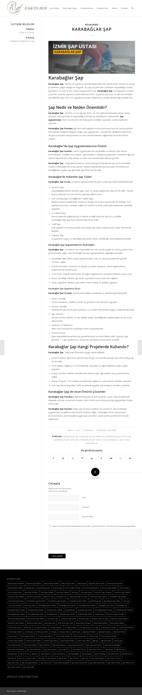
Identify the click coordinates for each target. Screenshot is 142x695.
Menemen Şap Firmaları (115, 614)
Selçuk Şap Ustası (14, 627)
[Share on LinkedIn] (92, 458)
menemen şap (52, 619)
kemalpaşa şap (51, 614)
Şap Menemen (113, 654)
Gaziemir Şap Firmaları (103, 592)
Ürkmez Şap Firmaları (109, 636)
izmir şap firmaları (15, 605)
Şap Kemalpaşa (100, 654)
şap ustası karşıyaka (62, 663)
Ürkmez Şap (93, 636)
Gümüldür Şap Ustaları (118, 596)
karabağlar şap (70, 436)
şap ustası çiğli (28, 667)
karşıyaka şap (70, 610)
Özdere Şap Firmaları (27, 636)
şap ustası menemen (79, 663)
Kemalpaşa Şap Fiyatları (124, 610)
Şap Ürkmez (74, 658)
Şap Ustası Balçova (59, 645)
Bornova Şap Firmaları (73, 588)
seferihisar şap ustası (65, 623)
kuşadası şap (99, 614)
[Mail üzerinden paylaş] (130, 458)
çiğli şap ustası (106, 641)
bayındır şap (57, 588)
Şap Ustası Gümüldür (94, 645)
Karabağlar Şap (92, 29)
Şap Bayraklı (12, 654)
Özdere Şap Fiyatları (45, 636)
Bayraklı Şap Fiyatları (115, 583)
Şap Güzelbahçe (60, 654)
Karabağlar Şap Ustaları (66, 440)
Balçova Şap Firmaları (16, 583)
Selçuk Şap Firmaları (83, 623)
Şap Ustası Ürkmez (96, 649)
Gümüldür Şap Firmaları (79, 596)
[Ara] (132, 8)
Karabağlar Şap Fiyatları (118, 436)
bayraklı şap (30, 588)
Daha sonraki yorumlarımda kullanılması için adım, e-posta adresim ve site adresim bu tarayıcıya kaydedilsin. (94, 526)
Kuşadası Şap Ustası (85, 614)
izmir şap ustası (30, 605)
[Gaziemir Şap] (2, 347)
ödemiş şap (118, 641)
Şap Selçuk (12, 658)
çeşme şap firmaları (67, 641)
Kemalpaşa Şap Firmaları (104, 610)
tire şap (95, 627)
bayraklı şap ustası (43, 588)
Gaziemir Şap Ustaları (16, 596)
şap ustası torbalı (114, 663)
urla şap (53, 632)
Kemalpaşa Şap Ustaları (16, 614)
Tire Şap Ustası (84, 627)
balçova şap (82, 583)
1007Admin (111, 430)
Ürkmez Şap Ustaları (33, 641)
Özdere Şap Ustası (79, 636)
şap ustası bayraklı (98, 658)
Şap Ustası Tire (64, 649)
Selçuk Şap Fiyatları (100, 623)
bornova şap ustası (15, 592)
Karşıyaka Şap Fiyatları (36, 610)
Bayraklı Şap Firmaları (97, 583)
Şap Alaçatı (109, 649)
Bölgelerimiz (91, 24)
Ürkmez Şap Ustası (50, 641)
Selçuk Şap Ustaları (117, 623)
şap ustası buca (13, 663)
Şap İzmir (85, 658)
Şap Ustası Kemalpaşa (16, 649)
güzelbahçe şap (95, 601)
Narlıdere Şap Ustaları (16, 623)
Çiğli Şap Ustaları (119, 632)
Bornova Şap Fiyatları (91, 588)
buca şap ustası (86, 592)
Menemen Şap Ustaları (36, 619)
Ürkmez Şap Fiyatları (15, 641)
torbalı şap (29, 632)
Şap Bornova (24, 654)
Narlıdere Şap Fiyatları (119, 619)
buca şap (75, 592)
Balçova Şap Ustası (68, 583)
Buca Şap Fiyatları (47, 592)
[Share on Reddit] (120, 458)
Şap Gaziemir (46, 654)
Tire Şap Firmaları (40, 627)
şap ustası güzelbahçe (30, 663)
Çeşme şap (76, 632)
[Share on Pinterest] (82, 458)
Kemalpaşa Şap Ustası (36, 614)
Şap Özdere (63, 658)
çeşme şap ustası (83, 641)
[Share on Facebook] (53, 458)
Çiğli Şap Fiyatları (104, 632)
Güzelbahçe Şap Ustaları (78, 601)
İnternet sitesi (87, 516)
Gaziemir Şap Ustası (34, 596)
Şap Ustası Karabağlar (112, 645)
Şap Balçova (120, 649)
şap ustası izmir (46, 663)
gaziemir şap (49, 596)
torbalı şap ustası (42, 632)
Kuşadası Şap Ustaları (67, 614)
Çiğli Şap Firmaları (89, 632)
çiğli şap (95, 641)
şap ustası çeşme (14, 667)
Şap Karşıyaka (87, 654)
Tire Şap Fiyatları (56, 627)
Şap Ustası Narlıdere (34, 649)
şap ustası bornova (114, 658)
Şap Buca (35, 654)
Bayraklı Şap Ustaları (15, 588)
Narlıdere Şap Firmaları (100, 619)
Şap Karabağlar (111, 440)
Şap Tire (22, 658)
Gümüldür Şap (61, 596)
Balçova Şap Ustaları (51, 583)
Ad (84, 497)
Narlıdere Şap (84, 619)
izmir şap (126, 601)
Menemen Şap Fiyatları (16, 619)
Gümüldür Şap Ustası (16, 601)
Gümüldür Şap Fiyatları (98, 596)
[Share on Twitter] (63, 458)
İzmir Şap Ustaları (30, 645)
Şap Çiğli (41, 658)
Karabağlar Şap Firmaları (92, 436)
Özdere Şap (12, 636)
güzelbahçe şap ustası (112, 601)
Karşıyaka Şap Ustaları (55, 610)
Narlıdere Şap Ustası (34, 623)
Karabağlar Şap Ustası (90, 440)
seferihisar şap (49, 623)
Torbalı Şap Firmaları (108, 627)
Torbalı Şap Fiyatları (126, 627)
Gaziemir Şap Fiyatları (122, 592)
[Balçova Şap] (140, 347)
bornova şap (124, 588)
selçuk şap (27, 627)
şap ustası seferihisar (97, 663)
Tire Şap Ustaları (70, 627)
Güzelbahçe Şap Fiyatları (57, 601)
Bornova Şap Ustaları (109, 588)
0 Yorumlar (88, 430)
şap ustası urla (128, 663)
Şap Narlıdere (127, 654)
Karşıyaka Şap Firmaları (16, 610)
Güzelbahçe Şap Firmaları (35, 601)
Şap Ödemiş (51, 658)
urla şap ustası (64, 632)
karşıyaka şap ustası (85, 610)
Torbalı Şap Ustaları (15, 632)
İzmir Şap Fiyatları (14, 645)
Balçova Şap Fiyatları (34, 583)
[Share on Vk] (111, 458)
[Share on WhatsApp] (72, 458)
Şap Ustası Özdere (79, 649)
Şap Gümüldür (45, 645)
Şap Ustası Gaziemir (76, 645)
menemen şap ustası (68, 619)
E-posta (85, 507)
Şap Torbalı (31, 658)
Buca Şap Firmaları (31, 592)
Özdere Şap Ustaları (63, 636)
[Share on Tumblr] (101, 458)
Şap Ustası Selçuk (50, 649)
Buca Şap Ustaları (62, 592)
